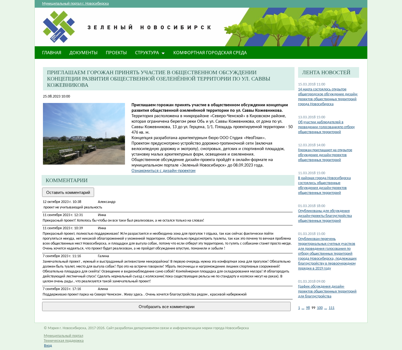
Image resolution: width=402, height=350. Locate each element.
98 (308, 308)
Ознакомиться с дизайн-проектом (164, 171)
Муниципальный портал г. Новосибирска (75, 4)
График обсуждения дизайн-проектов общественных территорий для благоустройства (327, 292)
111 (331, 308)
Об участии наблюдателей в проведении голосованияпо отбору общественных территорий (326, 127)
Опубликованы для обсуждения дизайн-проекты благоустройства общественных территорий (325, 216)
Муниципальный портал (63, 336)
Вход (48, 346)
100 (320, 308)
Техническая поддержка (64, 341)
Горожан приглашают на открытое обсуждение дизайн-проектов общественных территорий (325, 155)
